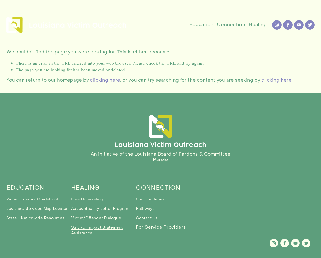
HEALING (85, 188)
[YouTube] (299, 25)
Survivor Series (150, 199)
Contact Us (147, 218)
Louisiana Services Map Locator (37, 209)
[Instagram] (277, 25)
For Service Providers (161, 227)
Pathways (145, 209)
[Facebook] (288, 25)
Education (201, 25)
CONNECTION (158, 188)
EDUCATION (25, 188)
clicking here (105, 80)
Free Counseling (87, 199)
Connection (231, 25)
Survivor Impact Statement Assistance (97, 230)
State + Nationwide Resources (35, 218)
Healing (258, 25)
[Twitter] (310, 25)
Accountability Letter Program (100, 209)
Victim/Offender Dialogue (96, 218)
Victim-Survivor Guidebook (32, 199)
